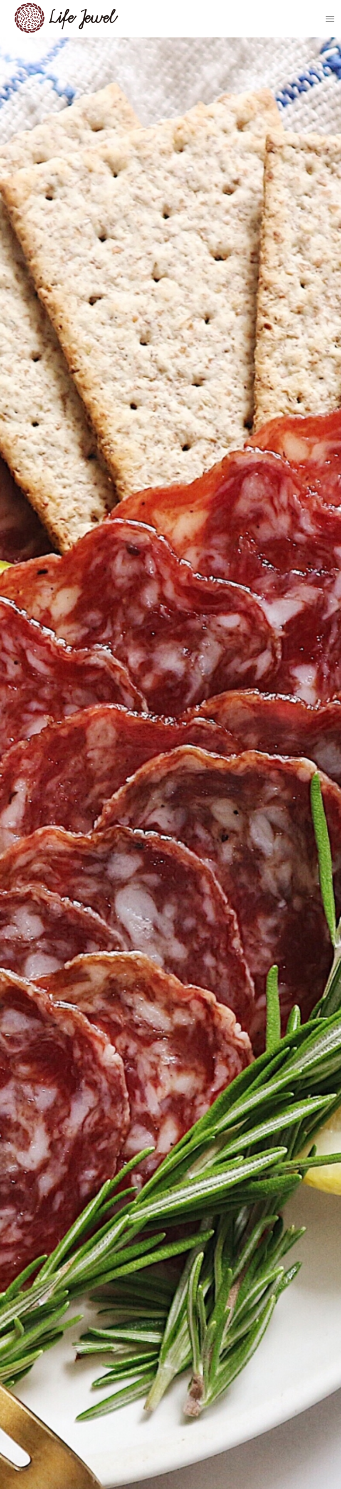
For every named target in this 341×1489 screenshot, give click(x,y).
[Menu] (330, 18)
